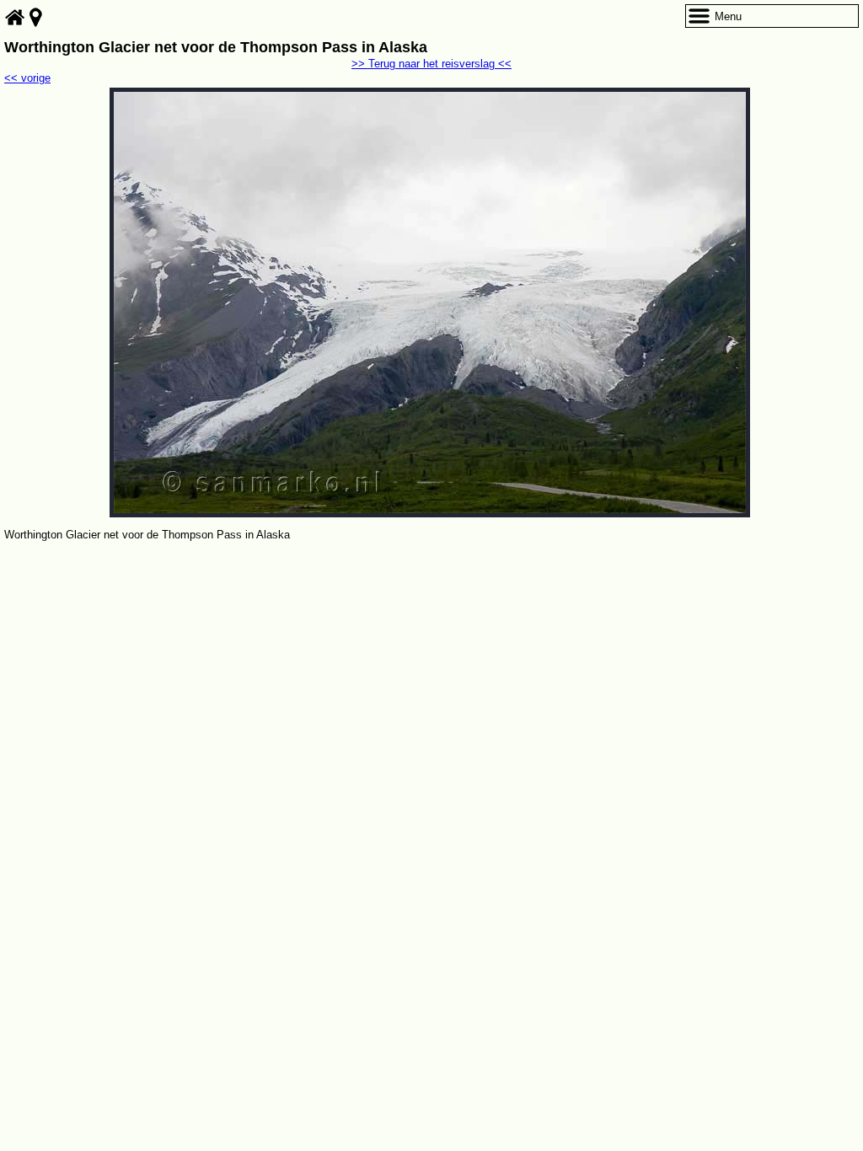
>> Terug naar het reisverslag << (431, 63)
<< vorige (27, 78)
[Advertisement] (431, 671)
